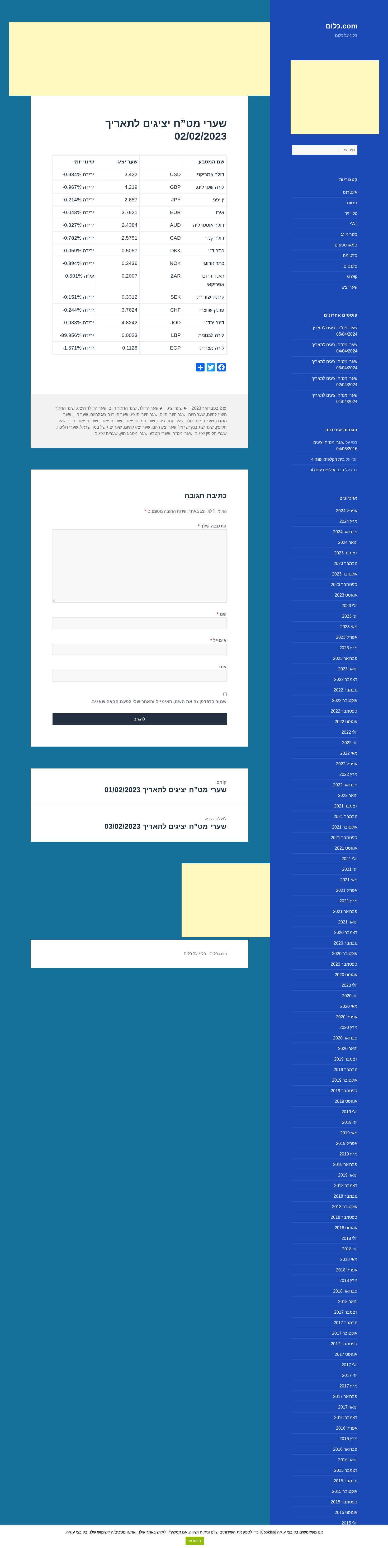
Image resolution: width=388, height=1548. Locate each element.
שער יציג (349, 287)
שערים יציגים (106, 433)
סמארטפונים (346, 245)
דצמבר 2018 (345, 1185)
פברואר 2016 (345, 1449)
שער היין (80, 414)
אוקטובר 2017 (344, 1333)
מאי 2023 (348, 627)
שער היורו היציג (144, 414)
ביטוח (352, 203)
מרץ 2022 (348, 774)
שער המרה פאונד (139, 421)
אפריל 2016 (346, 1428)
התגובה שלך (212, 526)
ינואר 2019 (347, 1175)
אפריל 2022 (346, 764)
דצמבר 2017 (345, 1312)
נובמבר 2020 (345, 943)
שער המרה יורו (170, 421)
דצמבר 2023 (345, 553)
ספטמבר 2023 (344, 584)
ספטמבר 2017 (344, 1344)
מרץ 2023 (348, 648)
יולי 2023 (349, 605)
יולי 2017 (349, 1365)
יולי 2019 (349, 1112)
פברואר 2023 (345, 658)
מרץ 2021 (348, 901)
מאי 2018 (348, 1259)
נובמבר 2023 (345, 563)
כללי (353, 224)
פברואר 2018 (345, 1291)
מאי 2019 (348, 1133)
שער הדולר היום (122, 408)
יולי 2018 (349, 1238)
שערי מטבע (160, 433)
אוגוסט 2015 (346, 1512)
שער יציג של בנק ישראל (101, 427)
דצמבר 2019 (345, 1059)
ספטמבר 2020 (344, 964)
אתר (222, 667)
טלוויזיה (350, 213)
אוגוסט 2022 (346, 721)
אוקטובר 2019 (344, 1080)
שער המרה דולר (200, 421)
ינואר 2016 (347, 1460)
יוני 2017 (349, 1375)
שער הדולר (148, 408)
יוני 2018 (349, 1249)
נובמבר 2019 (345, 1069)
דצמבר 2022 (345, 679)
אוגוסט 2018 (346, 1228)
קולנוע (352, 276)
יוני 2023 (349, 616)
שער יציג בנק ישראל (196, 427)
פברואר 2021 (345, 911)
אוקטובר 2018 (344, 1206)
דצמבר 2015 (345, 1470)
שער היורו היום (173, 414)
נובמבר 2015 (345, 1481)
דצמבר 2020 (345, 932)
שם (222, 614)
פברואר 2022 (345, 785)
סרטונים (350, 255)
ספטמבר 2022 (344, 711)
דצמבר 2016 (345, 1417)
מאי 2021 (348, 880)
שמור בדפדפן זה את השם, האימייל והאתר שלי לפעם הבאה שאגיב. (158, 701)
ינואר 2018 (347, 1301)
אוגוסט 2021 (346, 848)
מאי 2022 (348, 753)
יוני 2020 (349, 996)
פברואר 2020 (345, 1038)
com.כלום (341, 26)
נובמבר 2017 (345, 1322)
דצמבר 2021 (345, 806)
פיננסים (350, 266)
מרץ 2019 (348, 1154)
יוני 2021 (349, 869)
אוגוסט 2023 (346, 595)
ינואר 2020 (347, 1048)
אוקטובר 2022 (344, 700)
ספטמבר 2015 (344, 1502)
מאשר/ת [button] (195, 1541)
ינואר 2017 (347, 1407)
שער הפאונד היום (83, 421)
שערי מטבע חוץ (134, 433)
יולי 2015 (349, 1523)
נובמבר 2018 (345, 1196)
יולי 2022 (349, 732)
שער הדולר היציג (91, 408)
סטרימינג (349, 234)
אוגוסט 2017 (346, 1354)
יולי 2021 (349, 859)
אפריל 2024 (346, 511)
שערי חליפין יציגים (211, 433)
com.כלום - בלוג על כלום (205, 953)
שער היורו (196, 414)
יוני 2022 (349, 743)
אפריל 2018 (346, 1270)
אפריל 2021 (346, 890)
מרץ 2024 (348, 521)
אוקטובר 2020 (344, 953)
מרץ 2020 (348, 1027)
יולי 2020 (349, 985)
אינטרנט (350, 192)
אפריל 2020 (346, 1017)
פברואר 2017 (345, 1396)
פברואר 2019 (345, 1164)
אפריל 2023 (346, 637)
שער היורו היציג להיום (109, 414)
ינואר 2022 (347, 795)
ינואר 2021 (347, 922)
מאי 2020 (348, 1006)
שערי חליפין (67, 427)
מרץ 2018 (348, 1280)
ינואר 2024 (347, 542)
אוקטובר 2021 (344, 827)
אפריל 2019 (346, 1143)
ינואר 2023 (347, 669)
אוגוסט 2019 (346, 1101)
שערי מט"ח (182, 433)
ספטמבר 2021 (344, 837)
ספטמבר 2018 (344, 1217)
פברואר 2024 (345, 532)
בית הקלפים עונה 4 (328, 459)
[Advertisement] (335, 97)
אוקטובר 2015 (344, 1491)
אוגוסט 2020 (346, 975)
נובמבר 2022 (345, 690)
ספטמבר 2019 (344, 1091)
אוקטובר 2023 (344, 574)
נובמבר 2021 (345, 816)
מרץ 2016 (348, 1438)
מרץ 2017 (348, 1386)
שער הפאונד (111, 421)
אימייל (218, 640)
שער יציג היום (164, 427)
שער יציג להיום (137, 427)
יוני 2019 (349, 1122)
